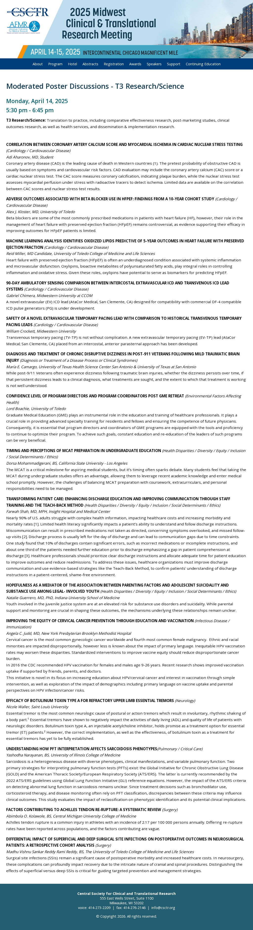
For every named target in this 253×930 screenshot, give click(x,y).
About (38, 64)
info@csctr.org (163, 907)
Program (55, 64)
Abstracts (90, 64)
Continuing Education (203, 64)
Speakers (154, 64)
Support (173, 64)
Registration (114, 64)
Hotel (72, 64)
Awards (135, 64)
